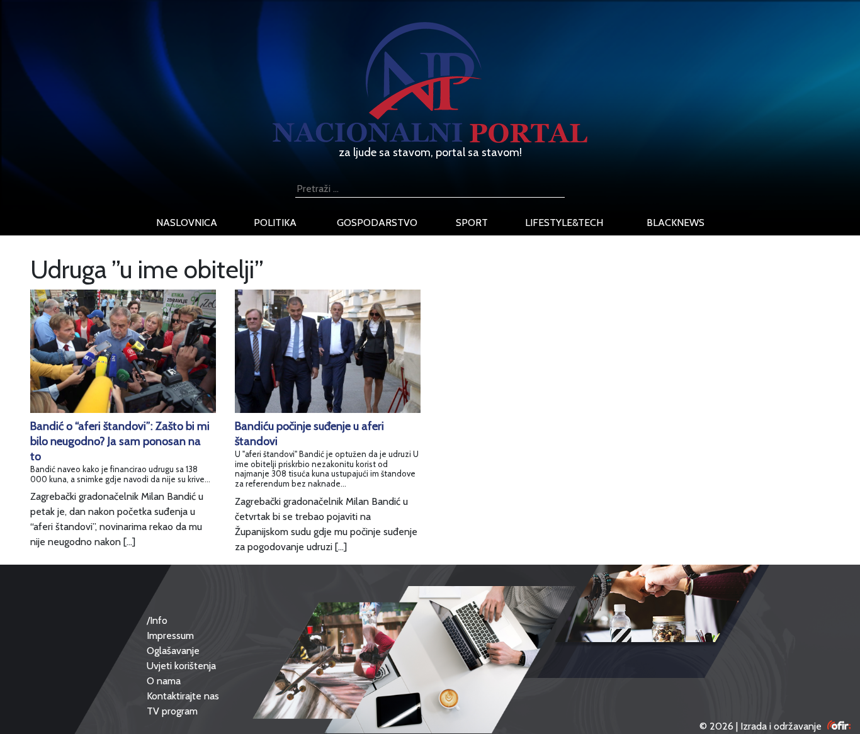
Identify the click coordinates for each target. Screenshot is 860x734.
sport (472, 223)
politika (275, 223)
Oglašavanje (173, 651)
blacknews (675, 223)
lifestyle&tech (564, 223)
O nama (164, 681)
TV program (172, 711)
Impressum (170, 635)
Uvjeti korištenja (181, 666)
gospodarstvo (377, 223)
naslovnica (186, 223)
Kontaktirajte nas (183, 696)
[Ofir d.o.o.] (839, 726)
